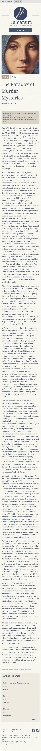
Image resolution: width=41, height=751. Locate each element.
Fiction (14, 77)
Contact (5, 729)
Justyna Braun (9, 104)
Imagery (5, 732)
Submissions (16, 729)
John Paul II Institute (7, 1)
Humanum (18, 1)
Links (13, 732)
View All (35, 719)
